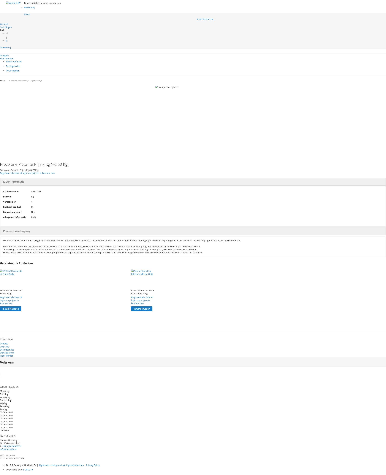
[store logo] (15, 11)
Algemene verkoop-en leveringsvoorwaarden (61, 465)
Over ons (4, 346)
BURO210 (28, 469)
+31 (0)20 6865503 (11, 446)
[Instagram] (1, 381)
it (6, 40)
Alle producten (205, 19)
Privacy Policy (93, 465)
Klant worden (7, 58)
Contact (4, 343)
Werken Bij (29, 7)
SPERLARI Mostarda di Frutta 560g (11, 292)
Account (4, 24)
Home (3, 80)
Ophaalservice (7, 352)
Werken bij (5, 47)
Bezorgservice (13, 66)
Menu (27, 14)
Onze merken (13, 70)
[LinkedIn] (1, 374)
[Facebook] (1, 377)
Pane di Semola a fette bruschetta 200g (142, 292)
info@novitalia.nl (8, 449)
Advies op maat (14, 61)
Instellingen (6, 27)
